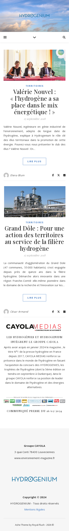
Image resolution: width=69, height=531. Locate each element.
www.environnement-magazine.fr (34, 458)
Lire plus (34, 161)
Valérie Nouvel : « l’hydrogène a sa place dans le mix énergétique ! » (34, 102)
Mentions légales (34, 509)
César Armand (19, 311)
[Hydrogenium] (34, 16)
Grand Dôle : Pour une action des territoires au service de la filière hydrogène (35, 238)
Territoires (35, 85)
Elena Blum (17, 175)
